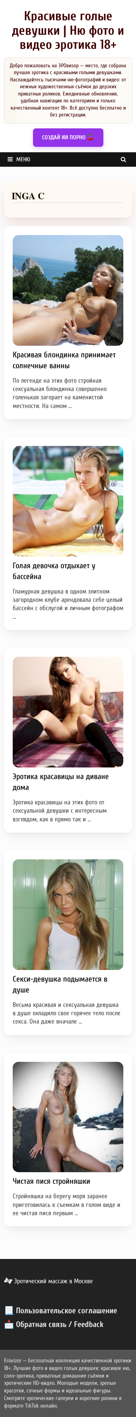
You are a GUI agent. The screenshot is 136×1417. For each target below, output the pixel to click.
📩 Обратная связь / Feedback (53, 1324)
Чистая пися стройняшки (51, 1181)
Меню (23, 159)
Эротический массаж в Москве (52, 1281)
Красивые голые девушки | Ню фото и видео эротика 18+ (68, 30)
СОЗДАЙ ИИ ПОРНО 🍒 (68, 137)
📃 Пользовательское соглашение (60, 1310)
